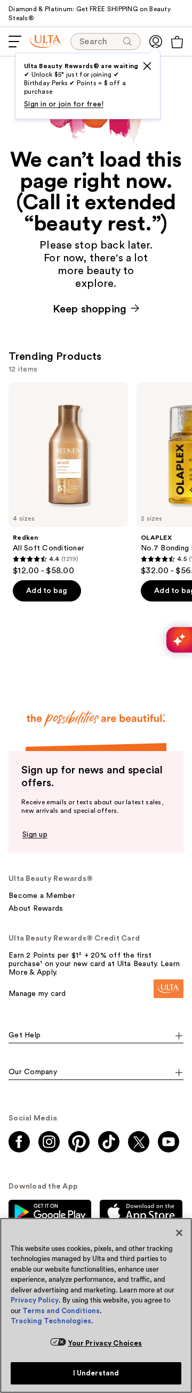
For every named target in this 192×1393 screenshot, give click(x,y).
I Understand (96, 1373)
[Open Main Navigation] (15, 41)
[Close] (179, 1232)
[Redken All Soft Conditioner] (68, 479)
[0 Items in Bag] (177, 42)
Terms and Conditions (61, 1310)
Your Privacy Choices (105, 1343)
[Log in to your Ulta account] (155, 41)
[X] (147, 66)
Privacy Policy (35, 1300)
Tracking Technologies (51, 1320)
